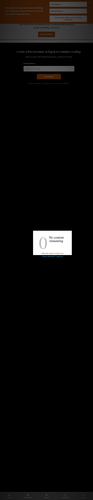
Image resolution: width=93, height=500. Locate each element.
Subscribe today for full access (52, 253)
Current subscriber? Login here (52, 256)
